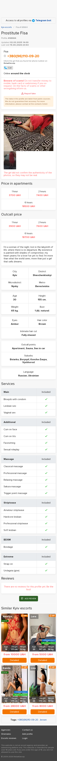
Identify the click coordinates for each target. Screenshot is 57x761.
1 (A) (37, 310)
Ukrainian (33, 375)
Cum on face (10, 429)
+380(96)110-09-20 (23, 56)
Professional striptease (16, 523)
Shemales (6, 734)
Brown (42, 324)
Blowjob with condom (15, 399)
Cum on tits (10, 436)
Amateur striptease (14, 510)
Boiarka (14, 359)
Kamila (6, 668)
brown (43, 719)
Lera (33, 616)
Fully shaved (29, 335)
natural (45, 310)
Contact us (27, 730)
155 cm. (42, 299)
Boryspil (24, 359)
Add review (30, 598)
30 (14, 299)
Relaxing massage (13, 479)
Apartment (18, 348)
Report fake (30, 93)
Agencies (5, 730)
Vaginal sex (10, 412)
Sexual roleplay (11, 449)
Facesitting (9, 442)
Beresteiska (42, 286)
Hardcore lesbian (12, 516)
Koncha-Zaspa (38, 359)
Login (25, 738)
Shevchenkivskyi (42, 275)
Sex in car (39, 348)
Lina (33, 668)
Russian (22, 375)
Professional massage (15, 473)
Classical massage (13, 466)
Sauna (29, 348)
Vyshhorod (28, 362)
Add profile (27, 734)
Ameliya (7, 616)
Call (10, 67)
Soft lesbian (10, 530)
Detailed (14, 660)
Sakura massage (12, 486)
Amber (15, 324)
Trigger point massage (15, 493)
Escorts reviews (8, 738)
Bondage (8, 546)
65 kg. (14, 310)
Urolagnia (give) (11, 570)
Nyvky (14, 286)
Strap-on (8, 563)
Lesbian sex (10, 405)
